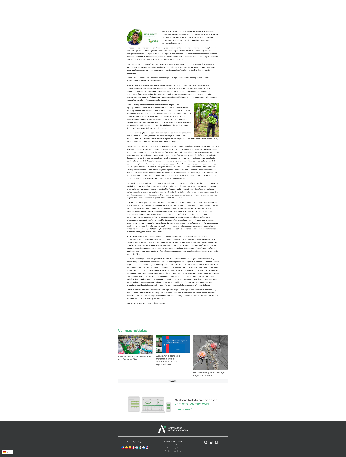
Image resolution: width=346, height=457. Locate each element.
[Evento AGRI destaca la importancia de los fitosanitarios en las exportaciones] (173, 344)
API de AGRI (173, 444)
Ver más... (172, 381)
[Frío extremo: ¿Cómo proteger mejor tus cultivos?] (210, 352)
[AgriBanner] (173, 426)
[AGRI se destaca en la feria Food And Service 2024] (135, 344)
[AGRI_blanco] (9, 2)
